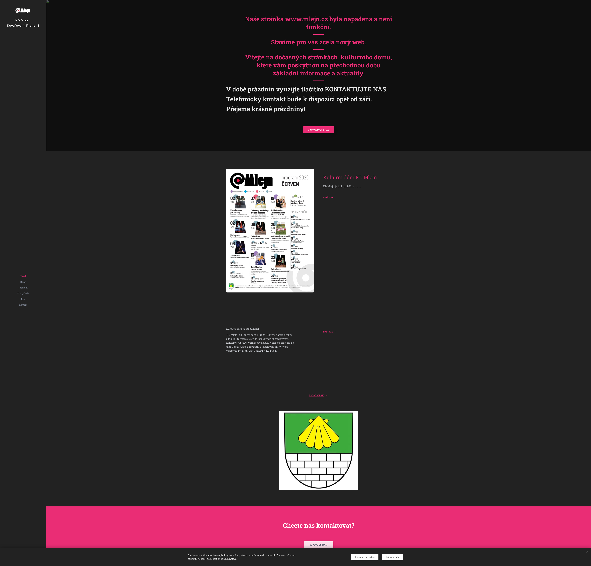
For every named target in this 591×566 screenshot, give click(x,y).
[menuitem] (23, 276)
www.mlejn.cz (306, 19)
